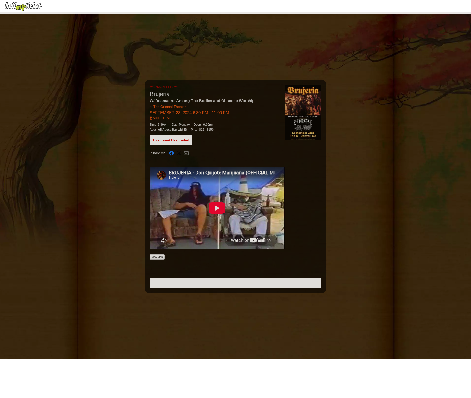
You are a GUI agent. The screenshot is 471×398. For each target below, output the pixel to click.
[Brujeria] (303, 112)
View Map (157, 257)
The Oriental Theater (169, 107)
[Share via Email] (186, 153)
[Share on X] (178, 153)
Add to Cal (161, 118)
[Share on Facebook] (171, 153)
